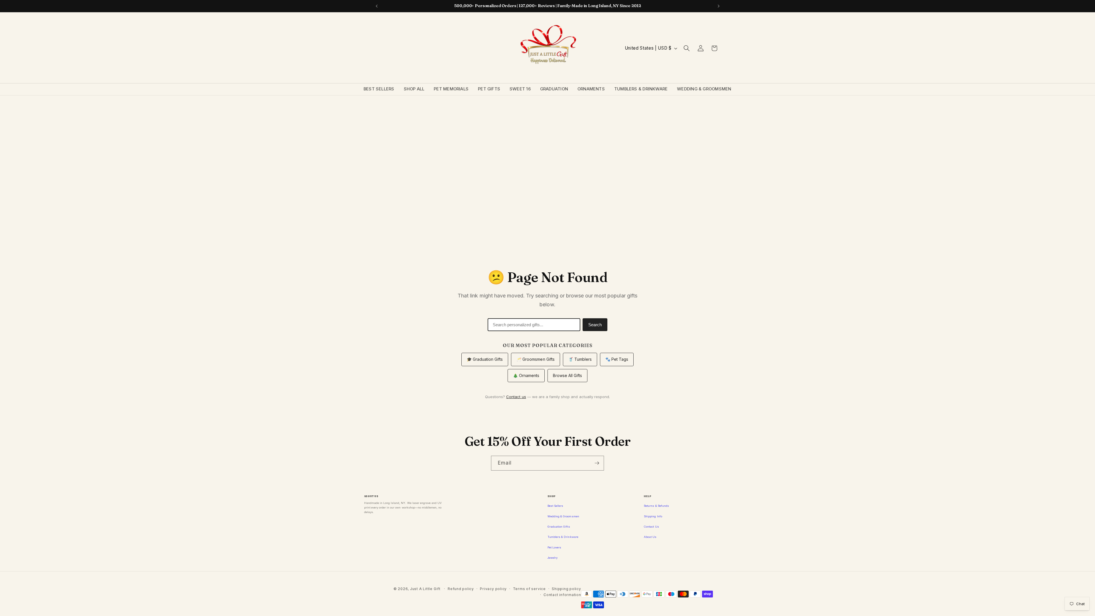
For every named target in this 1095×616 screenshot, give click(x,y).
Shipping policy (566, 589)
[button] (687, 48)
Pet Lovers (554, 547)
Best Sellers (379, 89)
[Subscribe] (597, 463)
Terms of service (529, 589)
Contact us (516, 396)
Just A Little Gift (425, 589)
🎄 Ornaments (526, 375)
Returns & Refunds (656, 505)
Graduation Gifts (559, 526)
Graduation (554, 89)
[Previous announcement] (376, 6)
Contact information (562, 595)
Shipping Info (653, 516)
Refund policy (461, 589)
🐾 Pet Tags (616, 359)
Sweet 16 (520, 89)
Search (595, 324)
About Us (650, 536)
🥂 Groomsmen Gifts (535, 359)
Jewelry (552, 557)
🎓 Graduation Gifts (485, 359)
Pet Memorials (451, 89)
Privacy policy (493, 589)
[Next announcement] (718, 6)
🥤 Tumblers (580, 359)
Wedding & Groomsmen (704, 89)
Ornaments (591, 89)
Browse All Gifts (567, 375)
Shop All (414, 89)
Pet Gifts (489, 89)
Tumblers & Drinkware (641, 89)
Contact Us (651, 526)
